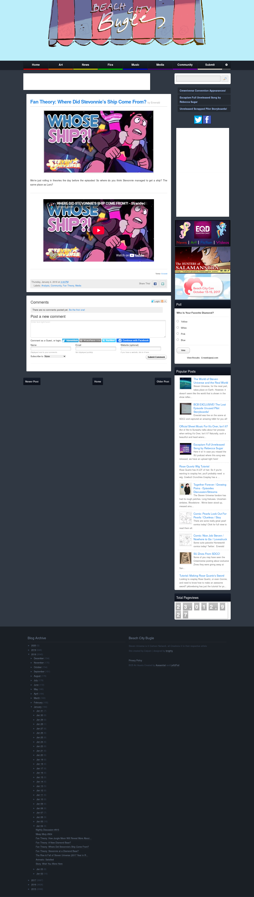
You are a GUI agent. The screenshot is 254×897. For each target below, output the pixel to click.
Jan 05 (39, 821)
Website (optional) (130, 345)
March (37, 698)
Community (185, 65)
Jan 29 (39, 719)
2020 (33, 645)
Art (61, 65)
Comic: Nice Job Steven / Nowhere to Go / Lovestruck (210, 537)
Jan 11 (39, 794)
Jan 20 (39, 755)
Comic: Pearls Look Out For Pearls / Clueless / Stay (210, 515)
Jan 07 (39, 812)
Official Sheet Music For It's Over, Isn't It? (203, 426)
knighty (169, 650)
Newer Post (32, 381)
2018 (33, 654)
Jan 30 (39, 715)
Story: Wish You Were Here (49, 863)
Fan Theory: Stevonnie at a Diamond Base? (57, 851)
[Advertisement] (87, 81)
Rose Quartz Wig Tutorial (194, 466)
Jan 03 (39, 869)
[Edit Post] (71, 281)
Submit (210, 65)
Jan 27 (39, 728)
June (36, 684)
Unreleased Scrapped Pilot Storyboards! (203, 108)
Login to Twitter (109, 340)
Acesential (161, 665)
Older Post (163, 381)
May (36, 689)
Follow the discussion (164, 301)
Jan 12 (39, 790)
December (39, 658)
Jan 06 (39, 817)
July (36, 680)
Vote (183, 350)
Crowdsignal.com (209, 358)
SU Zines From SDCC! (207, 553)
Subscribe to (37, 356)
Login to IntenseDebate (70, 340)
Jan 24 (39, 741)
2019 (33, 650)
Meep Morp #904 (44, 834)
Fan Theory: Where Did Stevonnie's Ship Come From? (88, 101)
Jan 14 (39, 781)
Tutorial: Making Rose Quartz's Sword (201, 575)
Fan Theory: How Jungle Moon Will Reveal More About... (64, 838)
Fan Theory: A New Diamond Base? (53, 842)
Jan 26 (39, 732)
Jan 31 (39, 710)
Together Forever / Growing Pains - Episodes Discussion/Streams (210, 488)
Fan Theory (68, 285)
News (85, 65)
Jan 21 (39, 750)
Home (36, 65)
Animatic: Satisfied (45, 859)
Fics (110, 65)
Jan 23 (39, 746)
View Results (193, 358)
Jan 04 (39, 825)
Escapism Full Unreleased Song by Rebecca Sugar (209, 446)
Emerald (164, 274)
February (38, 702)
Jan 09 (39, 803)
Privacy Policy (135, 660)
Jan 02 (39, 873)
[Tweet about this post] (163, 284)
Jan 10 (39, 799)
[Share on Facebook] (155, 284)
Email (78, 345)
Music (135, 65)
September (39, 671)
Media (160, 65)
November (39, 662)
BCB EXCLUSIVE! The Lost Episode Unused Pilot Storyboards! (210, 407)
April (36, 693)
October (38, 667)
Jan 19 (39, 759)
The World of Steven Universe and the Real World (211, 380)
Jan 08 (39, 808)
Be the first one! (77, 309)
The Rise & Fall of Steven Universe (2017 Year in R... (62, 855)
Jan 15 (39, 777)
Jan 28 (39, 724)
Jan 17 (39, 768)
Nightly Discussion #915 (47, 829)
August (37, 676)
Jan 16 (39, 772)
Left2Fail (175, 665)
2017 (33, 880)
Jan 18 (39, 763)
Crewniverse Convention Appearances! (203, 90)
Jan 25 (39, 737)
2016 (33, 884)
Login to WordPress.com (90, 340)
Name (33, 345)
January (37, 706)
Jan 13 (39, 786)
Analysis (45, 285)
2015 (33, 889)
